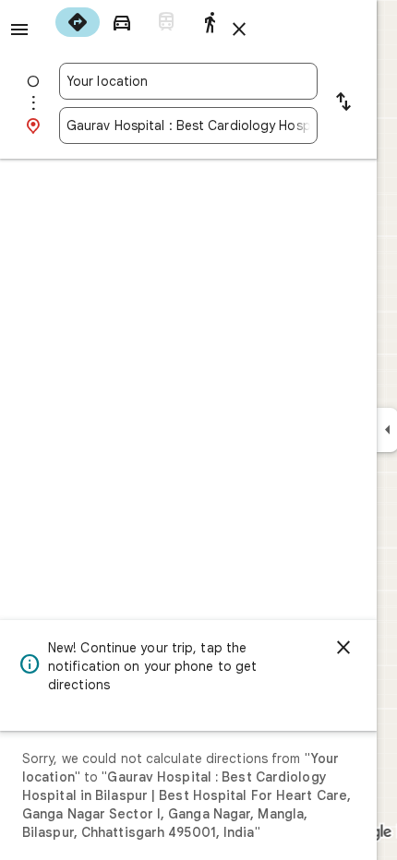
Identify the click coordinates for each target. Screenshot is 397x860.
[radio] (77, 22)
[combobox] (188, 81)
